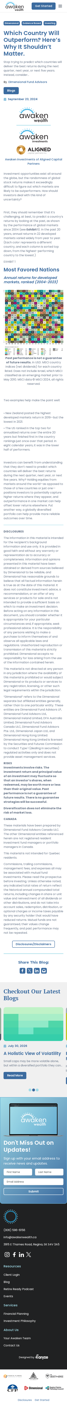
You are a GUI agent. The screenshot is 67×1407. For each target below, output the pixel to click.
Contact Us (11, 1345)
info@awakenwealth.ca (20, 1237)
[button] (14, 6)
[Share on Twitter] (30, 971)
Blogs (11, 91)
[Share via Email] (44, 971)
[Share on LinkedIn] (37, 971)
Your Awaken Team (17, 1338)
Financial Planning (16, 1314)
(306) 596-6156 (14, 1230)
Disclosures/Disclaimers (33, 944)
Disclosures (25, 1400)
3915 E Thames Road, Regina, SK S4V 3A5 (31, 1244)
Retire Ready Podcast (19, 1289)
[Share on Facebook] (22, 971)
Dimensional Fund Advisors (27, 82)
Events (8, 1296)
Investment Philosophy (20, 1321)
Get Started (42, 1400)
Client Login (12, 1275)
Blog (7, 1282)
